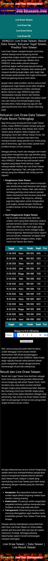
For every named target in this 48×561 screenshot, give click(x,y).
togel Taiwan (18, 376)
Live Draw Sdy (24, 25)
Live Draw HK (24, 36)
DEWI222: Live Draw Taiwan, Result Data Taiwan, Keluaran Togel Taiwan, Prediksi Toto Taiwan (24, 44)
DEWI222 (26, 92)
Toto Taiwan (22, 189)
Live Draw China (24, 30)
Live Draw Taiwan (24, 19)
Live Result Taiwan (24, 547)
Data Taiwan (35, 544)
